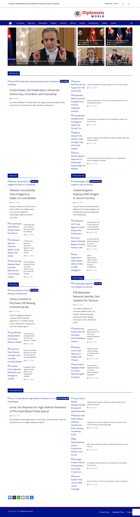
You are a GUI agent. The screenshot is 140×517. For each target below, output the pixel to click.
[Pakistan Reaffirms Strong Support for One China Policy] (78, 86)
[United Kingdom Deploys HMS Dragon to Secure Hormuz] (86, 183)
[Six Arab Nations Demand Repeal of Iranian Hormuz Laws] (78, 244)
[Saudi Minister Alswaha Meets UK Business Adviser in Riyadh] (15, 338)
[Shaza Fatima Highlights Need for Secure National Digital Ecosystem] (78, 371)
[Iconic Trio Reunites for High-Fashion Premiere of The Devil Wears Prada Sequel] (38, 400)
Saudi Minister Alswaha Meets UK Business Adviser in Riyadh (37, 4)
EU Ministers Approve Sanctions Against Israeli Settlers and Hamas (29, 247)
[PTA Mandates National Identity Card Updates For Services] (86, 285)
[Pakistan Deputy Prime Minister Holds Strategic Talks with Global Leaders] (78, 140)
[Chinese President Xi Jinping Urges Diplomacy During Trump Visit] (119, 37)
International (42, 23)
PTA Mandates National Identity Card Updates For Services (86, 296)
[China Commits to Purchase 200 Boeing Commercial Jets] (23, 292)
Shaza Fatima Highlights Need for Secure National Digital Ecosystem (93, 370)
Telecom (73, 23)
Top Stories (20, 23)
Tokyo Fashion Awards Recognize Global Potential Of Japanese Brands (106, 403)
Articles (104, 23)
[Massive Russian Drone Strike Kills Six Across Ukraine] (91, 37)
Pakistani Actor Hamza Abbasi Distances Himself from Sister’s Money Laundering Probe (106, 423)
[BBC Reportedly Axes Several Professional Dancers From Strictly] (78, 447)
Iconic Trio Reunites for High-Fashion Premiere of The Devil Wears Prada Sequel (38, 409)
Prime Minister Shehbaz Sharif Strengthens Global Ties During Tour (107, 120)
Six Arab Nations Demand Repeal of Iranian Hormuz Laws (93, 242)
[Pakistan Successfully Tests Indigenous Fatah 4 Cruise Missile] (23, 183)
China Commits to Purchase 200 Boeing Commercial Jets (22, 303)
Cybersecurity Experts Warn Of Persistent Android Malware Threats (93, 334)
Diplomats (31, 23)
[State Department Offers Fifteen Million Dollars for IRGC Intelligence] (78, 263)
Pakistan (54, 23)
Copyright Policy (118, 512)
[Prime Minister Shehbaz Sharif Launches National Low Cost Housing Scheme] (15, 269)
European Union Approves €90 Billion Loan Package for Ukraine (30, 371)
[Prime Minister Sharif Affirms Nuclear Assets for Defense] (15, 229)
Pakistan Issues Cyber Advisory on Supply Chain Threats (93, 352)
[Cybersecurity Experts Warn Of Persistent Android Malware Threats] (78, 336)
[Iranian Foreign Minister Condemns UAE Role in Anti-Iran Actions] (42, 29)
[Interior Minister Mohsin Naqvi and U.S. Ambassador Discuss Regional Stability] (78, 160)
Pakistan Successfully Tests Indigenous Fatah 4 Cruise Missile (23, 194)
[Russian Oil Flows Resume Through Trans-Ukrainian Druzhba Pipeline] (15, 355)
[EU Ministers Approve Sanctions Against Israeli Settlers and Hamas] (15, 248)
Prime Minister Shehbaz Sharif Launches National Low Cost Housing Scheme (29, 268)
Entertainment (93, 23)
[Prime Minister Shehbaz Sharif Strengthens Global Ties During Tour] (78, 122)
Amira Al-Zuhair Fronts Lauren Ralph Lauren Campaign (107, 481)
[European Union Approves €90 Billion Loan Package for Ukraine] (15, 373)
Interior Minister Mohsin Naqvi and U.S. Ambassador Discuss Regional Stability (106, 159)
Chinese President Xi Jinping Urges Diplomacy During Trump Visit (118, 41)
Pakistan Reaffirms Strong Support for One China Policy (107, 85)
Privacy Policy (104, 512)
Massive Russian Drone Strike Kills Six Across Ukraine (91, 41)
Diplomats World (26, 511)
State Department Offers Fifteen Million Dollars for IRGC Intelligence (92, 261)
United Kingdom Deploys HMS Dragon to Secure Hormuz (86, 194)
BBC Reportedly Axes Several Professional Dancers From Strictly (107, 445)
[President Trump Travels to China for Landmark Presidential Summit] (119, 56)
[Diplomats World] (10, 23)
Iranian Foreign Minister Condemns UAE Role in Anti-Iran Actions (33, 61)
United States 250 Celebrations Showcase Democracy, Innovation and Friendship (35, 92)
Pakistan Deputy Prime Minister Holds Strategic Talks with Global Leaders (108, 139)
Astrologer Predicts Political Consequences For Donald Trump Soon (107, 464)
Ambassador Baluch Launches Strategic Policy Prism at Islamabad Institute (107, 101)
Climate (82, 23)
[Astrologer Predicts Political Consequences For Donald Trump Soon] (78, 466)
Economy (63, 23)
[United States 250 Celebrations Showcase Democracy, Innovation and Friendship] (38, 83)
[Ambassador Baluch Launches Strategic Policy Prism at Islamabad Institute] (78, 103)
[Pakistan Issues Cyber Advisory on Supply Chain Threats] (78, 354)
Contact (113, 23)
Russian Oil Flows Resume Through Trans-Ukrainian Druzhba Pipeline (30, 353)
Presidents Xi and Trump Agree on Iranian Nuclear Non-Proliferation (93, 225)
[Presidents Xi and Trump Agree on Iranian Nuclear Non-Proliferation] (78, 227)
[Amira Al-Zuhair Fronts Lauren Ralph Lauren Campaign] (78, 483)
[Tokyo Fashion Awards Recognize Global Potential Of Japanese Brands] (78, 405)
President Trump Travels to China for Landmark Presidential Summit (119, 61)
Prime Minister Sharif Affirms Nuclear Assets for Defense (29, 228)
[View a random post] (131, 23)
